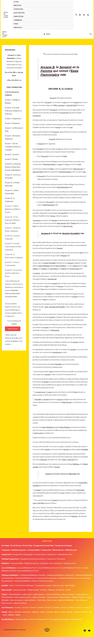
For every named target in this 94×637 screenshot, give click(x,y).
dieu (44, 299)
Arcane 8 (47, 67)
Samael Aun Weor (11, 297)
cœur (60, 164)
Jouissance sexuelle (19, 590)
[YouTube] (84, 15)
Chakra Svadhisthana (53, 594)
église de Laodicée (20, 603)
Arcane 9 (79, 607)
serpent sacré (40, 392)
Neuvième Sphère (50, 164)
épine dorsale (78, 169)
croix (62, 493)
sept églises (54, 269)
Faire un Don (18, 27)
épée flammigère (63, 187)
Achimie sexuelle (75, 619)
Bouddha (62, 307)
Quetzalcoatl (51, 279)
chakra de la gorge (16, 600)
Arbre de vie (26, 612)
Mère (43, 503)
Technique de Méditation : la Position (32, 575)
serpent (76, 102)
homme (7, 287)
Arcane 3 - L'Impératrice (13, 119)
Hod (90, 612)
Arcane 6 (56, 607)
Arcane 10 (87, 607)
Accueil (16, 1)
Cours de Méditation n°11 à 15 (69, 568)
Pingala (73, 223)
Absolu (11, 612)
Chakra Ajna (41, 600)
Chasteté (43, 590)
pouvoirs (70, 263)
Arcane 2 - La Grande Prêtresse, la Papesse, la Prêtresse (13, 111)
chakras (75, 266)
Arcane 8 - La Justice (12, 154)
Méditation (17, 5)
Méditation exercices (32, 563)
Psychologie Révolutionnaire (59, 619)
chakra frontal (51, 600)
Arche (76, 392)
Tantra (64, 460)
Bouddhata (44, 563)
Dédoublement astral (65, 554)
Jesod (5, 615)
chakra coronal (6, 603)
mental (58, 127)
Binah (56, 612)
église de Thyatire (78, 597)
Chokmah (50, 612)
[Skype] (88, 15)
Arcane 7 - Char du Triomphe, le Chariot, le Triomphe (13, 147)
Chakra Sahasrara (81, 600)
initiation (74, 516)
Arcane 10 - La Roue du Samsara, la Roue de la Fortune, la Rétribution (13, 167)
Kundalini (75, 233)
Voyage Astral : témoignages (23, 554)
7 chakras (43, 269)
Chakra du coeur (58, 585)
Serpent (65, 67)
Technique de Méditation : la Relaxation (60, 575)
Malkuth (11, 615)
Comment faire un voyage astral (45, 554)
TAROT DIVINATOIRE (14, 87)
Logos (50, 392)
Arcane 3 (33, 607)
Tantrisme (70, 460)
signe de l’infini (72, 105)
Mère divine (61, 559)
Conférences (18, 20)
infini (65, 156)
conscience (36, 116)
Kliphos (17, 615)
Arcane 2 (25, 607)
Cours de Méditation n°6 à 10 (48, 568)
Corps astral (51, 559)
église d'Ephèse (39, 594)
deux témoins (61, 223)
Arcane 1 (18, 607)
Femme (46, 71)
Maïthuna (76, 464)
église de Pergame (39, 597)
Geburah (70, 612)
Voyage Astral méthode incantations (32, 559)
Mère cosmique (59, 105)
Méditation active (70, 563)
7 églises (63, 269)
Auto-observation (56, 563)
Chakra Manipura (7, 597)
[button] (76, 15)
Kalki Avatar (16, 293)
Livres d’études (18, 16)
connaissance (56, 352)
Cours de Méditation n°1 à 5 (26, 568)
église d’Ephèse (61, 266)
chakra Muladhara (44, 266)
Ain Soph (18, 612)
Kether (42, 612)
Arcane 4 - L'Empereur (12, 123)
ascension (37, 220)
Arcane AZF (64, 113)
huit (79, 164)
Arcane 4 (41, 607)
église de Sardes (30, 600)
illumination (55, 330)
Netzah (84, 612)
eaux (64, 102)
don (17, 338)
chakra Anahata (64, 597)
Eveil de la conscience (46, 581)
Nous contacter (19, 13)
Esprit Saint (73, 474)
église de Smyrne (82, 594)
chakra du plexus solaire (22, 597)
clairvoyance (38, 433)
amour (53, 216)
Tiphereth (77, 612)
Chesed (62, 612)
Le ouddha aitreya (14, 80)
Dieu (39, 503)
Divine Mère (83, 483)
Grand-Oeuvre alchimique (24, 585)
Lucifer (68, 590)
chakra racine (27, 594)
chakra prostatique (67, 594)
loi (52, 364)
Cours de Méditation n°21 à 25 (27, 571)
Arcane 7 (64, 607)
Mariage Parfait (41, 619)
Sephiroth (35, 612)
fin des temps (74, 269)
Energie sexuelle (33, 590)
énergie (54, 220)
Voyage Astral (18, 9)
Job (59, 149)
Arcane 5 (48, 607)
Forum (16, 24)
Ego (42, 289)
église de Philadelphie (66, 600)
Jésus (46, 307)
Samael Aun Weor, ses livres (25, 619)
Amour (11, 585)
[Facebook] (80, 15)
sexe (71, 127)
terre (67, 164)
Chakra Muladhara (15, 594)
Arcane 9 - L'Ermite (11, 159)
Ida (68, 223)
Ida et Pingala (70, 585)
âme (46, 286)
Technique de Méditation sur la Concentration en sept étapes (36, 578)
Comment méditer (17, 563)
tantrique (43, 460)
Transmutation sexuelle (43, 585)
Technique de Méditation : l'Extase (25, 581)
